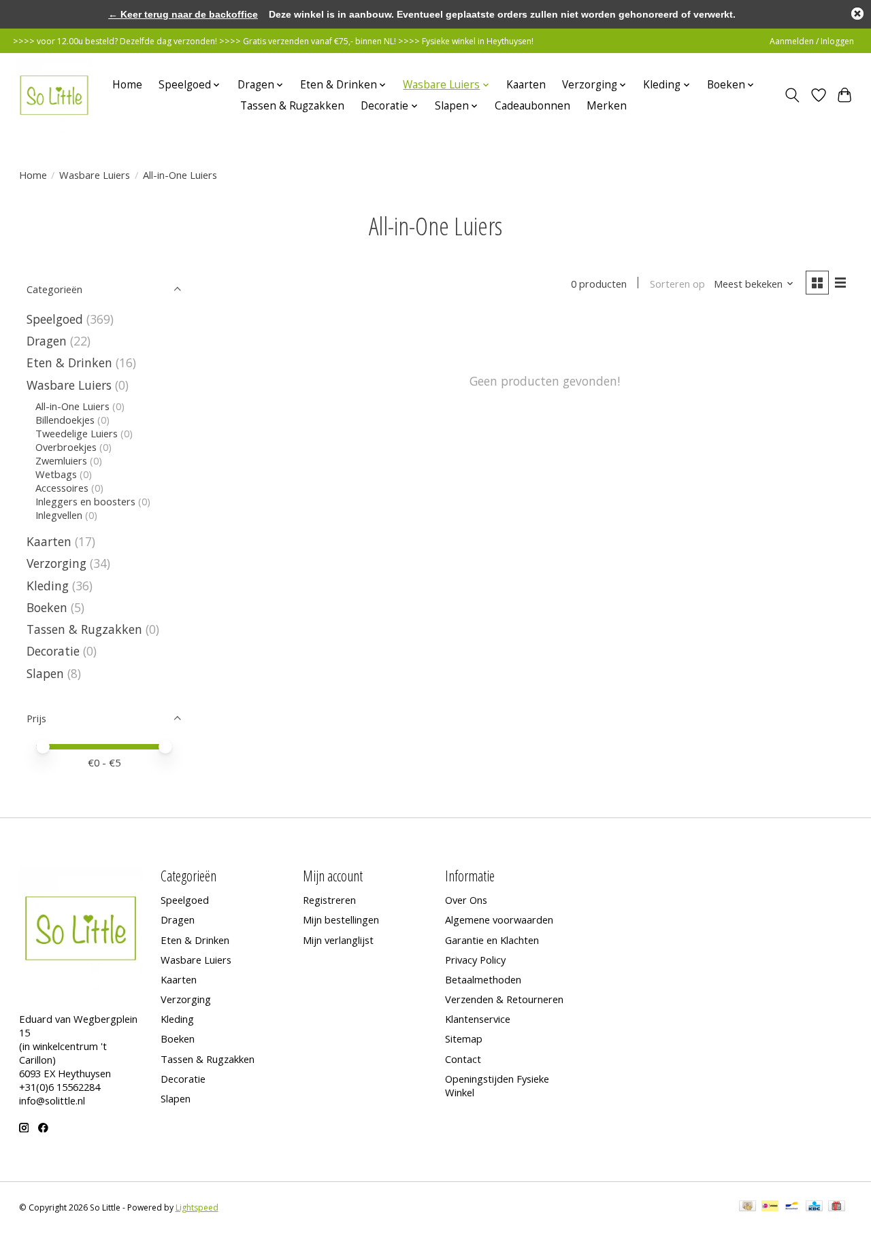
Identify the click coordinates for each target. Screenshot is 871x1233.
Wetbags (56, 474)
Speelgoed (55, 319)
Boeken (47, 607)
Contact (463, 1059)
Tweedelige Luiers (76, 433)
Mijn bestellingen (341, 919)
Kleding (48, 585)
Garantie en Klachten (492, 940)
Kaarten (526, 85)
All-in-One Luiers (72, 406)
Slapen (45, 673)
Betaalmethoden (483, 979)
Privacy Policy (475, 959)
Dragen (47, 341)
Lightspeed (197, 1207)
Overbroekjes (66, 447)
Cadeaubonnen (532, 106)
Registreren (329, 900)
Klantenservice (477, 1019)
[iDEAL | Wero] (769, 1207)
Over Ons (466, 900)
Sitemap (463, 1038)
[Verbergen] (857, 13)
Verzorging (56, 563)
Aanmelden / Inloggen (812, 41)
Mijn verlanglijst (338, 940)
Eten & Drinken (69, 362)
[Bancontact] (791, 1207)
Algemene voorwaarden (499, 919)
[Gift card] (836, 1207)
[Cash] (747, 1207)
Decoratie (53, 651)
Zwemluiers (61, 460)
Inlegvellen (58, 515)
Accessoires (61, 487)
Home (127, 85)
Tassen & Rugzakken (292, 106)
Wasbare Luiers (94, 175)
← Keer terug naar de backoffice (183, 14)
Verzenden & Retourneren (504, 999)
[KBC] (814, 1207)
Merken (607, 106)
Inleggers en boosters (85, 501)
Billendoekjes (65, 419)
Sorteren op (677, 283)
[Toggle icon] (792, 95)
